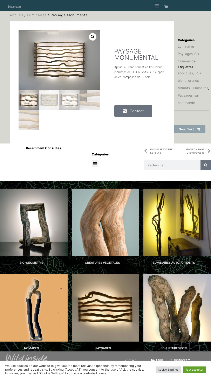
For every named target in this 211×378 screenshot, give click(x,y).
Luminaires (37, 15)
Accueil (16, 15)
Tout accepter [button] (194, 369)
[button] (156, 5)
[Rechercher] (205, 165)
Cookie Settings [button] (168, 369)
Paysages (185, 54)
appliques (185, 73)
